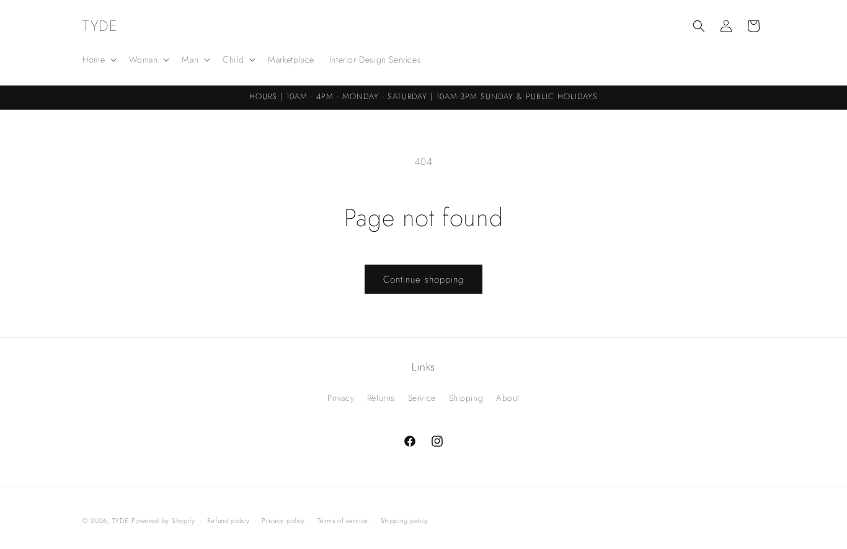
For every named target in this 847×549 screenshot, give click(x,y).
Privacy (340, 398)
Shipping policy (405, 520)
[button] (98, 59)
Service (422, 398)
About (508, 398)
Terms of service (342, 520)
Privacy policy (283, 520)
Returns (381, 398)
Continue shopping (423, 279)
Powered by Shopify (163, 520)
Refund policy (228, 520)
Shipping (466, 398)
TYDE (120, 520)
